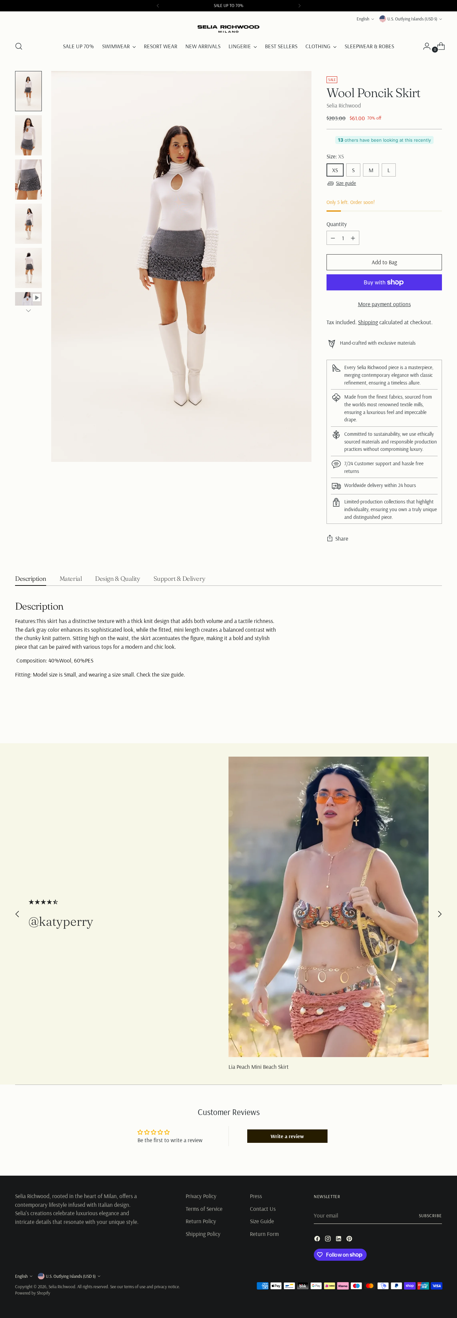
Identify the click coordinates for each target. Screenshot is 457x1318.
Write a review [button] (287, 1136)
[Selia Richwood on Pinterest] (350, 1239)
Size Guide (262, 1221)
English (363, 18)
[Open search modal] (18, 46)
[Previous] (158, 5)
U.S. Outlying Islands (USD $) (412, 18)
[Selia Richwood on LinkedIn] (339, 1239)
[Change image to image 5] (28, 268)
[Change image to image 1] (28, 91)
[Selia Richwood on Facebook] (318, 1239)
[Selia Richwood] (228, 29)
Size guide (346, 183)
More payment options (384, 303)
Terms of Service (204, 1208)
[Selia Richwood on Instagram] (329, 1239)
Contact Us (263, 1208)
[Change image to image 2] (28, 135)
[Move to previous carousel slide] (421, 720)
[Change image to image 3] (28, 179)
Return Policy (201, 1221)
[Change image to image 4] (28, 224)
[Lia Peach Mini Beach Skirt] (329, 907)
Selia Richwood (344, 105)
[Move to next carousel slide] (436, 720)
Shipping (368, 322)
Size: (335, 156)
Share (341, 538)
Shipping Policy (203, 1233)
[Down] (28, 310)
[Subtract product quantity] (333, 238)
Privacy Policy (201, 1195)
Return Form (264, 1233)
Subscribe (430, 1215)
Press (256, 1195)
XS (335, 170)
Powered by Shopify (32, 1293)
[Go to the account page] (424, 46)
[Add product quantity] (353, 238)
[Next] (299, 5)
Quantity (337, 223)
